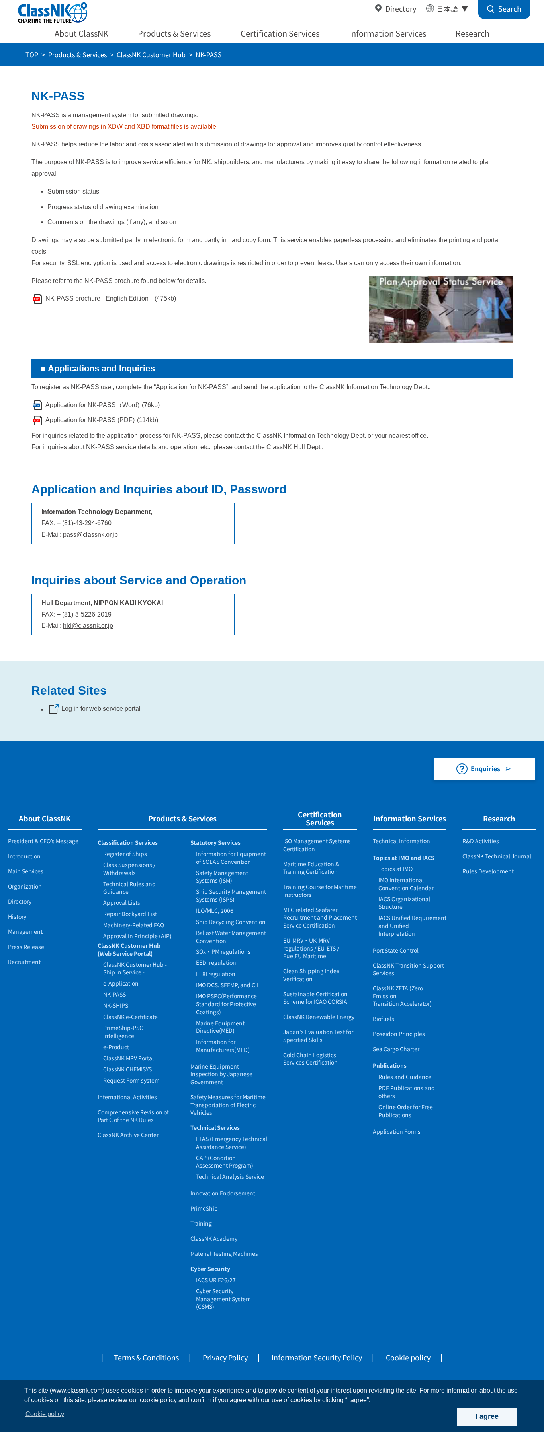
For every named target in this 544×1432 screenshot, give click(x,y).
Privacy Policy (225, 1357)
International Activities (127, 1097)
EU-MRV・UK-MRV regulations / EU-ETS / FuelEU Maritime (311, 948)
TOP (31, 54)
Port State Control (396, 950)
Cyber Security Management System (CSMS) (223, 1298)
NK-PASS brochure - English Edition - (98, 298)
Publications (390, 1065)
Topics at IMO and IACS (403, 858)
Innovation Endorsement (222, 1193)
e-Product (116, 1047)
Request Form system (131, 1080)
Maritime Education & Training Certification (311, 868)
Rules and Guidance (404, 1077)
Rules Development (488, 871)
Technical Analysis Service (230, 1176)
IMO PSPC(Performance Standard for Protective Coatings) (226, 1003)
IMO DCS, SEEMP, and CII (227, 985)
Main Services (25, 871)
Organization (25, 886)
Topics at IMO (395, 869)
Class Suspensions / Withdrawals (129, 869)
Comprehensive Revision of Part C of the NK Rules (133, 1116)
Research (472, 33)
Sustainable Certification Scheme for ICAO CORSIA (315, 998)
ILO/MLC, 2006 (214, 910)
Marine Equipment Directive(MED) (220, 1027)
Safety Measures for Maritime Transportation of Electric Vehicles (228, 1104)
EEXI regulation (215, 974)
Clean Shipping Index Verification (311, 975)
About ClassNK (81, 33)
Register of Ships (125, 854)
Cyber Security (210, 1269)
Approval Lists (121, 902)
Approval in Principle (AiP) (137, 936)
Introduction (24, 856)
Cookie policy (408, 1357)
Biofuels (383, 1019)
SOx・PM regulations (223, 951)
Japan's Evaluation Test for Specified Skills (318, 1036)
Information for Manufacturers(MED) (223, 1046)
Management (25, 931)
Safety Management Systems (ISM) (222, 877)
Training (201, 1223)
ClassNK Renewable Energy (318, 1017)
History (17, 916)
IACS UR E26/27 (216, 1280)
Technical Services (215, 1127)
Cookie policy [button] (44, 1414)
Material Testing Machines (224, 1253)
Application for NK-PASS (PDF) (90, 420)
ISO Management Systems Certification (317, 845)
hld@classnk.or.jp (88, 625)
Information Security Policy (317, 1357)
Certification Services (280, 33)
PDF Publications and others (406, 1092)
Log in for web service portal (101, 708)
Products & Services (174, 33)
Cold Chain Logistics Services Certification (310, 1059)
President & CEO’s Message (43, 841)
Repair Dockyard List (130, 914)
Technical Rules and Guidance (129, 888)
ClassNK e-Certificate (130, 1017)
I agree (487, 1416)
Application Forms (397, 1131)
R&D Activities (480, 841)
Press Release (26, 947)
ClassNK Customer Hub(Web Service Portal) (129, 949)
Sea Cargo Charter (396, 1049)
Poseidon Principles (399, 1034)
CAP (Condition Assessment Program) (224, 1162)
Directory (400, 8)
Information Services (387, 33)
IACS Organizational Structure (404, 903)
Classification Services (128, 842)
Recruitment (24, 962)
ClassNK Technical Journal (496, 856)
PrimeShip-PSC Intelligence (123, 1032)
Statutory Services (215, 842)
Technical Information (401, 841)
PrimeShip (204, 1208)
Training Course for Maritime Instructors (320, 890)
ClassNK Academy (213, 1238)
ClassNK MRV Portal (128, 1058)
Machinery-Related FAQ (133, 925)
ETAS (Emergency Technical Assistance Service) (231, 1143)
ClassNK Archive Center (128, 1135)
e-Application (121, 983)
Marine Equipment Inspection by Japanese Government (221, 1074)
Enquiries (485, 768)
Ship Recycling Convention (231, 922)
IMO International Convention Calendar (406, 884)
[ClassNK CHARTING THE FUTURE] (52, 13)
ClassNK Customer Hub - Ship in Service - (135, 968)
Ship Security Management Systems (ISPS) (231, 895)
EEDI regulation (216, 962)
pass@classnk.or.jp (90, 534)
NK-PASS (114, 994)
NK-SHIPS (115, 1005)
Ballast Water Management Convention (231, 937)
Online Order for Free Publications (405, 1111)
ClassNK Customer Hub (151, 54)
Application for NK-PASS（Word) (92, 405)
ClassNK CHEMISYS (127, 1069)
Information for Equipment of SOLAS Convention (231, 857)
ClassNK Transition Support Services (408, 969)
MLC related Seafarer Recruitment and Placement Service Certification (320, 917)
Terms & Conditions (146, 1357)
